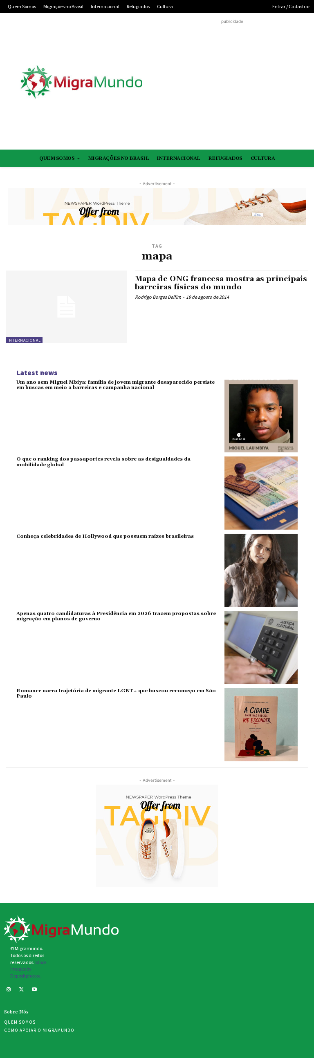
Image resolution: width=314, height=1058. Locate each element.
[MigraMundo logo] (81, 82)
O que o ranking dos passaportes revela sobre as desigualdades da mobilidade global (103, 461)
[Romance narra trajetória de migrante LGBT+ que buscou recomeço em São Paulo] (261, 724)
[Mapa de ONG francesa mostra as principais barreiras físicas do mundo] (66, 307)
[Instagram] (8, 990)
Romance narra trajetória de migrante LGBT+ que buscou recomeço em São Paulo (116, 693)
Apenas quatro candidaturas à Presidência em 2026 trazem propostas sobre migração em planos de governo (116, 616)
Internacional (24, 340)
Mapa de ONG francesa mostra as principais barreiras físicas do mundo (221, 283)
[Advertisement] (232, 83)
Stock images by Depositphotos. (28, 969)
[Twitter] (21, 990)
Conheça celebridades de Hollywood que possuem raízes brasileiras (105, 536)
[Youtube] (34, 990)
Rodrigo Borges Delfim (158, 297)
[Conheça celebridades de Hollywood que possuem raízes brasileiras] (261, 570)
